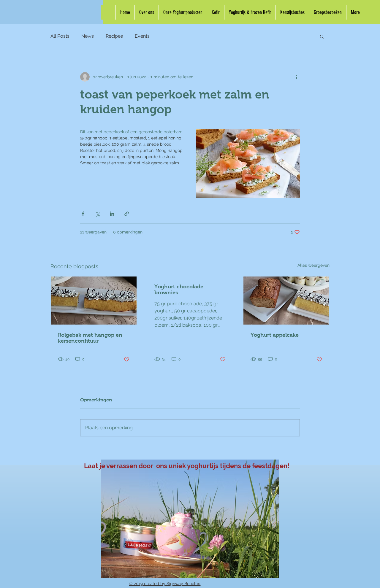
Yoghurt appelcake (275, 335)
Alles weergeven (313, 265)
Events (142, 36)
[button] (322, 36)
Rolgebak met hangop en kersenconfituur (90, 338)
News (87, 36)
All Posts (59, 36)
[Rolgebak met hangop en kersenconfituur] (94, 300)
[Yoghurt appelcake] (286, 300)
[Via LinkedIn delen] (112, 214)
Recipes (114, 36)
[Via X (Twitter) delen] (97, 214)
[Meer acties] (296, 76)
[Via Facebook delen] (83, 214)
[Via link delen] (126, 214)
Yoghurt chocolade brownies (178, 289)
